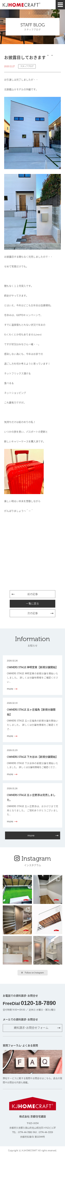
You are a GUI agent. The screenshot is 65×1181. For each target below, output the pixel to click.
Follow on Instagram (34, 972)
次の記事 (32, 613)
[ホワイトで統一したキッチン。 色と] (17, 950)
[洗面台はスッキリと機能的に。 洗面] (47, 950)
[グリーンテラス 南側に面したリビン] (17, 889)
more (31, 835)
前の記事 (32, 594)
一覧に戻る (32, 603)
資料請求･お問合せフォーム (31, 1027)
